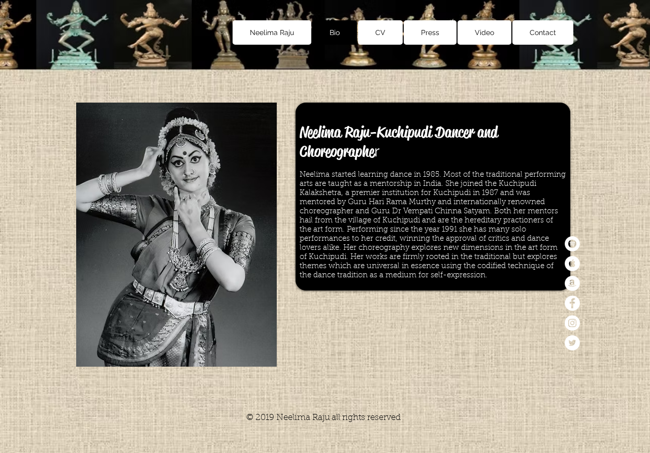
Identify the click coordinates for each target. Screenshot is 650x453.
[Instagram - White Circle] (572, 323)
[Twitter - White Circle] (572, 342)
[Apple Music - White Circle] (572, 263)
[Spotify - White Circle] (572, 243)
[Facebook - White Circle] (572, 303)
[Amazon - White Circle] (572, 283)
